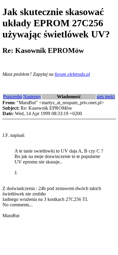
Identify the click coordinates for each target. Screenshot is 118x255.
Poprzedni (12, 96)
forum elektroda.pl (72, 74)
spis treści (106, 96)
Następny (32, 96)
